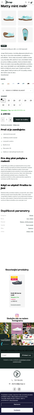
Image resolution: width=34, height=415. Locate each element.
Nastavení (17, 404)
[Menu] (2, 2)
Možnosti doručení (6, 125)
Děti (32, 231)
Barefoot (30, 228)
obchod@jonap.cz (18, 384)
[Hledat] (25, 2)
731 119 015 (18, 380)
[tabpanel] (3, 83)
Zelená (31, 218)
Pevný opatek (29, 225)
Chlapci (28, 231)
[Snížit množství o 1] (3, 119)
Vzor (28, 218)
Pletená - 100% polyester (26, 222)
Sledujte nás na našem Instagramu (17, 319)
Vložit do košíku (22, 120)
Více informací (13, 400)
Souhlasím (17, 410)
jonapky (19, 389)
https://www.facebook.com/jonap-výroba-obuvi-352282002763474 (15, 389)
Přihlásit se (26, 355)
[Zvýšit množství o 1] (10, 119)
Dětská (31, 215)
